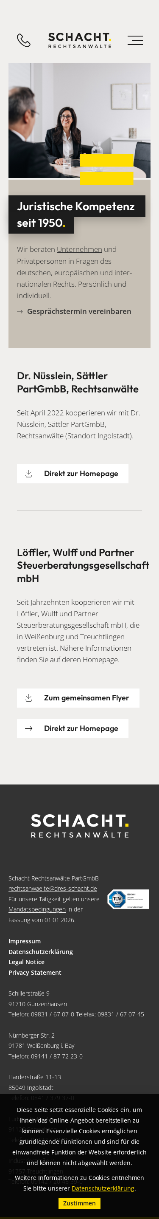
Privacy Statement (34, 972)
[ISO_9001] (128, 899)
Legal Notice (26, 962)
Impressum (24, 941)
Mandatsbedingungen (37, 909)
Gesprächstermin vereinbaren (79, 312)
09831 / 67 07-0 (52, 1014)
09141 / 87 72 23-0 (57, 1056)
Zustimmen (79, 1203)
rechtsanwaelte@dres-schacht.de (52, 888)
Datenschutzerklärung (40, 952)
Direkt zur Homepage (81, 473)
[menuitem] (79, 941)
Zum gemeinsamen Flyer (86, 698)
